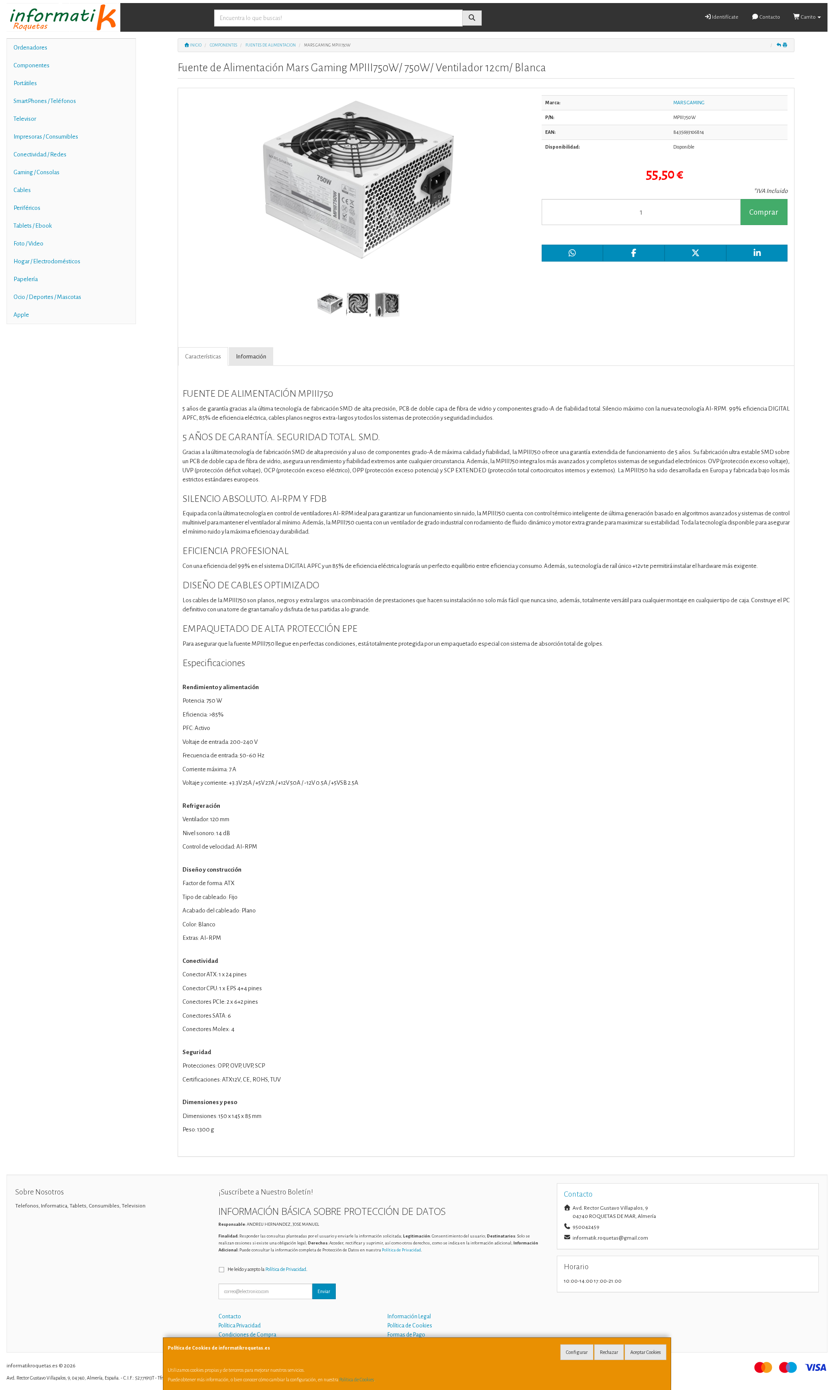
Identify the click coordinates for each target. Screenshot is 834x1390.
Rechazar (609, 1352)
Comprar (763, 212)
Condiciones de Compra (247, 1335)
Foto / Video (28, 243)
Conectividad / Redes (39, 154)
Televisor (24, 119)
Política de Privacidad (401, 1249)
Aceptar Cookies (645, 1352)
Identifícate (724, 17)
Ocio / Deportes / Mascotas (47, 297)
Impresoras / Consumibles (45, 136)
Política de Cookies (356, 1379)
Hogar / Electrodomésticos (46, 261)
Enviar (324, 1291)
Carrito (808, 17)
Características (203, 356)
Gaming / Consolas (36, 172)
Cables (22, 190)
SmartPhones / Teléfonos (44, 101)
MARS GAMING (689, 102)
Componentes (31, 65)
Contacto (769, 17)
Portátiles (25, 83)
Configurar (577, 1352)
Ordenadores (30, 47)
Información (251, 356)
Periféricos (26, 208)
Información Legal (409, 1317)
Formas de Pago (406, 1335)
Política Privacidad (239, 1326)
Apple (21, 315)
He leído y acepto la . (268, 1269)
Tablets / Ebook (32, 225)
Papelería (25, 279)
